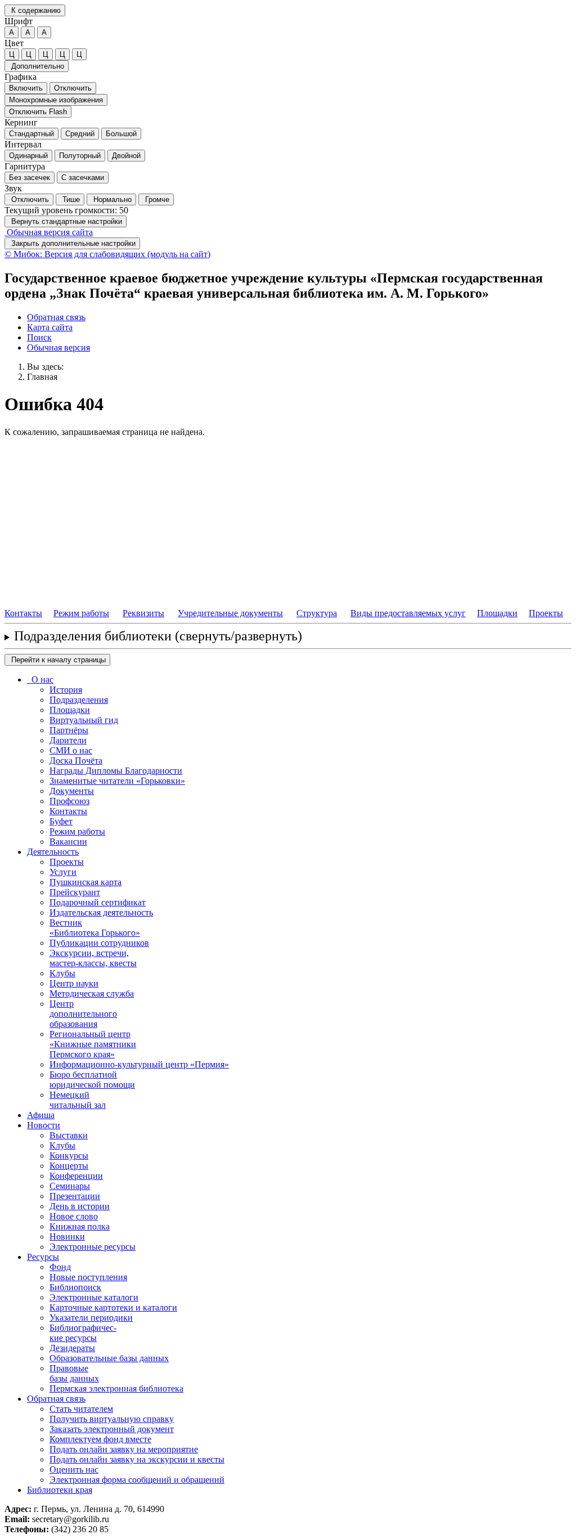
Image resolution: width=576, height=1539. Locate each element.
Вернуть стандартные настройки (65, 221)
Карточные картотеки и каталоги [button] (113, 1307)
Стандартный (31, 133)
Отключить (73, 88)
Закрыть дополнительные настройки (72, 243)
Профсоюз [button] (69, 801)
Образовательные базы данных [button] (109, 1358)
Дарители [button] (68, 740)
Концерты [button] (69, 1165)
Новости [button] (43, 1125)
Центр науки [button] (74, 983)
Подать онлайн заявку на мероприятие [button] (124, 1449)
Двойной (126, 155)
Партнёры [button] (69, 730)
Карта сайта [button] (50, 327)
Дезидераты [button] (72, 1348)
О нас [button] (40, 679)
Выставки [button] (69, 1135)
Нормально (111, 199)
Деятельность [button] (53, 851)
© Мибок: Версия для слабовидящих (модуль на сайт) (107, 254)
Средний (79, 133)
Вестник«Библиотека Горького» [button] (95, 927)
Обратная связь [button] (56, 317)
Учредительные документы (230, 613)
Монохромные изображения (56, 100)
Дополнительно (36, 66)
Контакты (23, 613)
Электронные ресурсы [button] (93, 1246)
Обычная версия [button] (58, 347)
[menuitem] (299, 317)
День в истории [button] (80, 1206)
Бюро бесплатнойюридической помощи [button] (92, 1079)
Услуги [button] (63, 872)
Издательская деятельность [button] (101, 912)
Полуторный (80, 155)
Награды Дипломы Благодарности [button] (116, 770)
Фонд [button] (60, 1267)
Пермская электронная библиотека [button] (116, 1388)
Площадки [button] (70, 710)
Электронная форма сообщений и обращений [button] (137, 1479)
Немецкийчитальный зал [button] (78, 1100)
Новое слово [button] (74, 1216)
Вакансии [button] (68, 841)
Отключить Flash (38, 111)
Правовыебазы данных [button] (74, 1373)
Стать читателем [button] (81, 1409)
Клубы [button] (62, 973)
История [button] (66, 689)
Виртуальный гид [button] (84, 720)
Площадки (497, 613)
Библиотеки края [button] (59, 1490)
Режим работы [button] (77, 831)
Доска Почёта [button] (76, 760)
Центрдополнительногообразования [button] (83, 1014)
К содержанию (35, 10)
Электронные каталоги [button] (94, 1297)
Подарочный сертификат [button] (98, 902)
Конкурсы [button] (69, 1155)
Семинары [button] (70, 1186)
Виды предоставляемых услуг (408, 613)
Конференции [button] (76, 1176)
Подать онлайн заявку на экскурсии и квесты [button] (137, 1459)
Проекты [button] (67, 862)
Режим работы (81, 613)
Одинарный (28, 155)
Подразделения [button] (79, 700)
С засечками (82, 177)
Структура (316, 613)
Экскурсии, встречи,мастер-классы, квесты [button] (93, 958)
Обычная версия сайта (48, 232)
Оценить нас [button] (74, 1469)
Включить (26, 88)
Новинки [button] (67, 1236)
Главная (42, 377)
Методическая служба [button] (92, 993)
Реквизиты (143, 613)
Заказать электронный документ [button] (112, 1429)
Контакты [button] (68, 811)
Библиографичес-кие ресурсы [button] (83, 1333)
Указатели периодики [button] (91, 1317)
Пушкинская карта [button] (86, 882)
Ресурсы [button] (43, 1257)
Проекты (546, 613)
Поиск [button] (39, 337)
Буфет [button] (61, 821)
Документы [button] (72, 791)
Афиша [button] (41, 1115)
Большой (121, 133)
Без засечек (29, 177)
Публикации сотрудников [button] (99, 943)
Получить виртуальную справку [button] (112, 1419)
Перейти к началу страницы (57, 660)
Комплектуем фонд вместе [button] (100, 1439)
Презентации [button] (75, 1196)
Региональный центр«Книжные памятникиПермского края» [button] (93, 1044)
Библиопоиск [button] (75, 1287)
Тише (70, 199)
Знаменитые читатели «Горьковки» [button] (117, 781)
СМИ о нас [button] (71, 750)
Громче (156, 199)
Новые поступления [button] (88, 1277)
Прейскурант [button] (75, 892)
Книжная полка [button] (80, 1226)
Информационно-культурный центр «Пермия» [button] (139, 1064)
